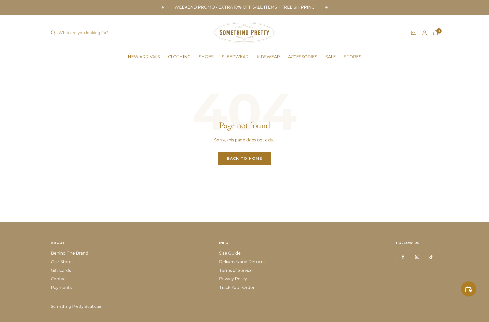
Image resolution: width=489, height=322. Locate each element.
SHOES (206, 56)
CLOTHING (179, 56)
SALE (330, 56)
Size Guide (230, 253)
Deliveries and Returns (242, 261)
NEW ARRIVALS (144, 56)
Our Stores (62, 261)
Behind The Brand (69, 253)
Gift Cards (61, 270)
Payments (61, 287)
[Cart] (435, 32)
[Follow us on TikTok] (431, 257)
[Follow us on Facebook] (403, 257)
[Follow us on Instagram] (417, 257)
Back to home (244, 158)
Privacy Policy (233, 278)
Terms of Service (236, 270)
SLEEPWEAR (235, 56)
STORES (352, 56)
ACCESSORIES (302, 56)
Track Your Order (237, 287)
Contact (59, 278)
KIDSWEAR (268, 56)
